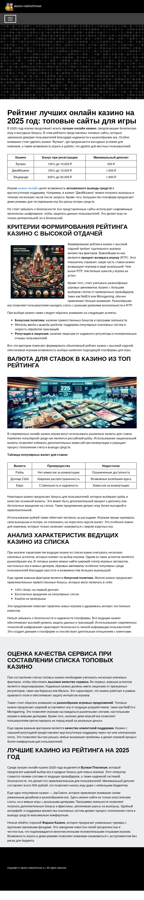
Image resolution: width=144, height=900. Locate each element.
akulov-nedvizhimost (27, 6)
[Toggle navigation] (10, 19)
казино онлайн (28, 188)
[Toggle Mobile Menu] (136, 4)
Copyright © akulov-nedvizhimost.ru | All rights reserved (36, 867)
